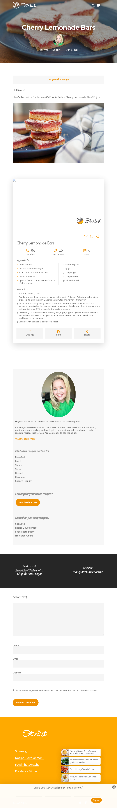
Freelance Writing (24, 536)
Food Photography (25, 532)
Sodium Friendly (23, 481)
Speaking (20, 524)
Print (58, 335)
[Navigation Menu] (100, 4)
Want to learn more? (26, 439)
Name (16, 645)
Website (17, 672)
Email (16, 659)
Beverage (20, 477)
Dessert (19, 473)
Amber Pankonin (52, 50)
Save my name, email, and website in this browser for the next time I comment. (57, 690)
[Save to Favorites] (87, 236)
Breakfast (20, 457)
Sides (18, 469)
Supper (19, 465)
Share (87, 335)
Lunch (18, 461)
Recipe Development (26, 528)
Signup (96, 800)
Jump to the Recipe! (58, 79)
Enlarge (30, 335)
